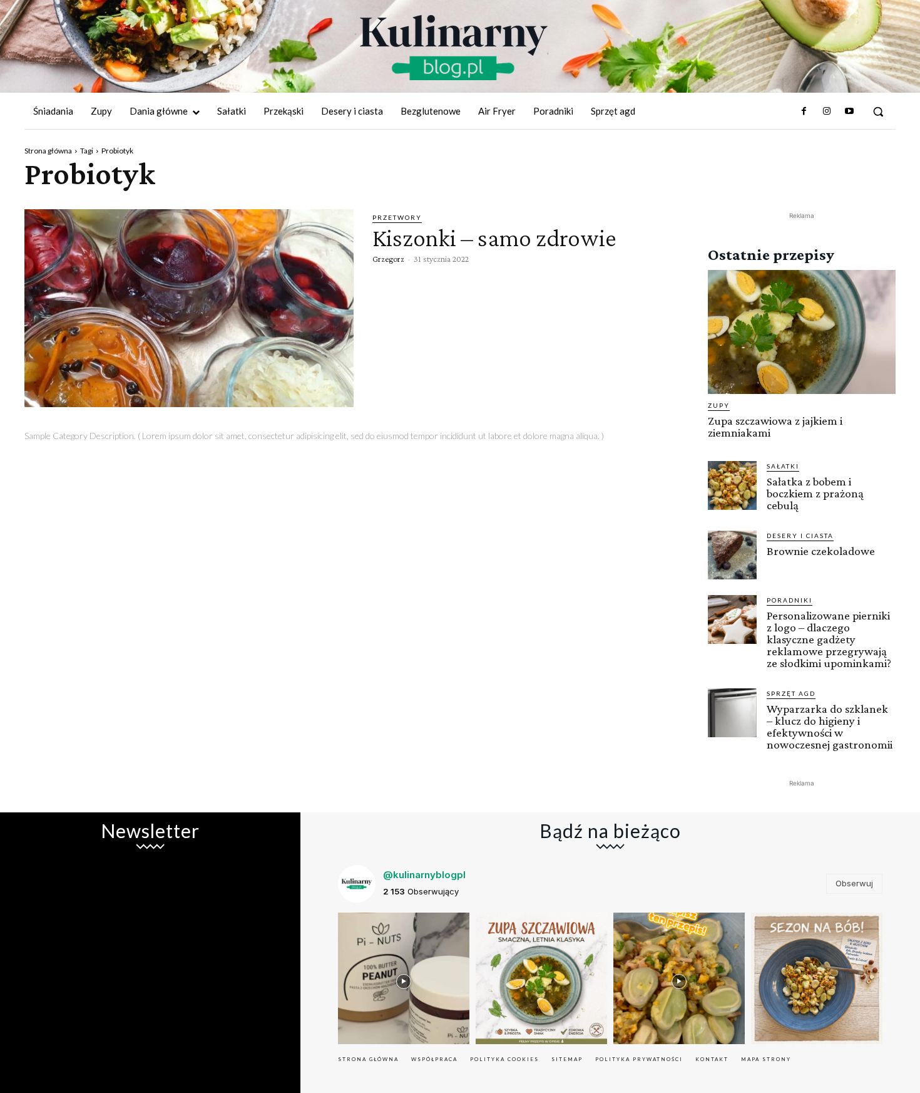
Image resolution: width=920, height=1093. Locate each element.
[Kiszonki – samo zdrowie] (189, 308)
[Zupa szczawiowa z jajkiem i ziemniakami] (802, 332)
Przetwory (397, 217)
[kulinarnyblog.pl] (453, 47)
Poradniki (789, 600)
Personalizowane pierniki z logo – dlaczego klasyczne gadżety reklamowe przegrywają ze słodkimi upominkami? (829, 639)
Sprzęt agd (791, 693)
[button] (878, 111)
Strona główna (48, 150)
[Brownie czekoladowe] (732, 555)
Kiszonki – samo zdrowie (494, 238)
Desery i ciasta (800, 535)
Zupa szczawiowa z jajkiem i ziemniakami (775, 426)
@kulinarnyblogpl (424, 875)
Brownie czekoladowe (821, 550)
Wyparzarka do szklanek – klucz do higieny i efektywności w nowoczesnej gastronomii (829, 726)
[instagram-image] (403, 978)
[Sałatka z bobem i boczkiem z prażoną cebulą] (732, 485)
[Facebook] (803, 111)
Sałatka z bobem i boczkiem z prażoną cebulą (815, 493)
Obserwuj (854, 883)
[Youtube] (849, 111)
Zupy (719, 405)
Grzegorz (388, 259)
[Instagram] (826, 111)
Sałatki (783, 466)
